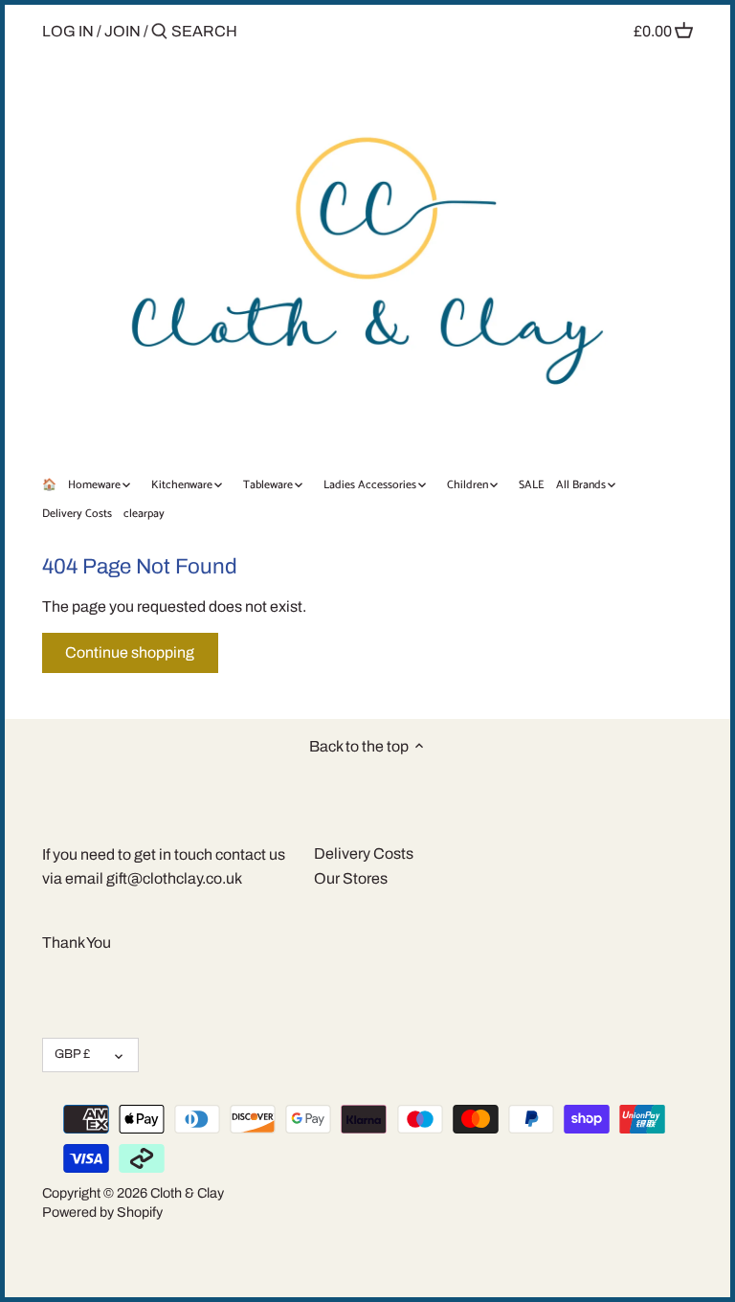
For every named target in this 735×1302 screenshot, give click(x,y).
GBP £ (72, 1054)
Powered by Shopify (102, 1212)
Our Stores (351, 878)
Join (122, 31)
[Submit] (159, 32)
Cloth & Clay (187, 1193)
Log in (68, 31)
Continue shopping (129, 652)
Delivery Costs (363, 853)
